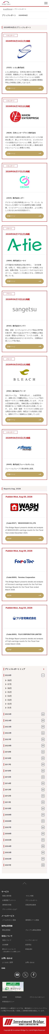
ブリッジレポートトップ (15, 669)
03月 (10, 700)
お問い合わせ (29, 962)
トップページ (7, 9)
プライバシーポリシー (37, 997)
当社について (6, 940)
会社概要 (5, 945)
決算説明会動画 (30, 905)
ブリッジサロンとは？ (9, 909)
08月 (10, 680)
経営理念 (28, 945)
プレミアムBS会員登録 (33, 930)
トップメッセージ (31, 940)
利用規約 (18, 997)
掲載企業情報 (6, 896)
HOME (4, 997)
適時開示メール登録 (32, 920)
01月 (9, 708)
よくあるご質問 (7, 962)
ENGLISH (28, 949)
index (14, 3)
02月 (10, 704)
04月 (10, 696)
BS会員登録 (6, 930)
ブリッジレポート (31, 900)
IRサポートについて (11, 950)
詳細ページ (11, 88)
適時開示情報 (6, 905)
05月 (10, 692)
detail (9, 538)
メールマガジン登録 (9, 920)
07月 (10, 684)
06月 (10, 688)
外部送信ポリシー (8, 1002)
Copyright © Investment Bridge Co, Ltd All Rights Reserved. (24, 1030)
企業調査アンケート (9, 900)
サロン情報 (29, 896)
